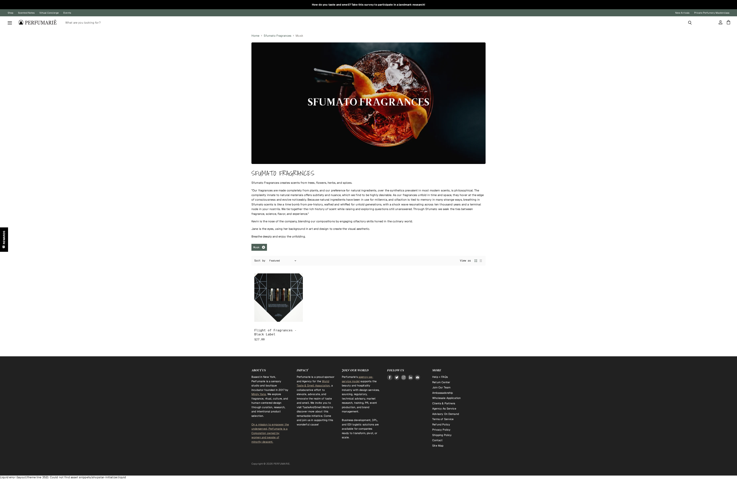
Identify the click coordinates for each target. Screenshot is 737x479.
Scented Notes (26, 13)
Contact (437, 440)
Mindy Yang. (259, 394)
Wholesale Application (446, 398)
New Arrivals (682, 13)
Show (4, 239)
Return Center (441, 382)
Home (255, 35)
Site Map (437, 445)
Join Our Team (441, 387)
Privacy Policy (441, 429)
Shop (10, 13)
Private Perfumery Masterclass (711, 13)
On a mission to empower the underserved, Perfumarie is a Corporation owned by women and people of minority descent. (270, 433)
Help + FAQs (440, 377)
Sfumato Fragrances (278, 35)
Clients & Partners (443, 403)
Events (67, 13)
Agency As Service (444, 408)
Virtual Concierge (49, 13)
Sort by (259, 260)
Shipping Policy (442, 435)
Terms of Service (443, 419)
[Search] (690, 22)
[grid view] (476, 261)
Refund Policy (441, 424)
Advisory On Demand (445, 414)
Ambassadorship (442, 393)
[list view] (481, 261)
